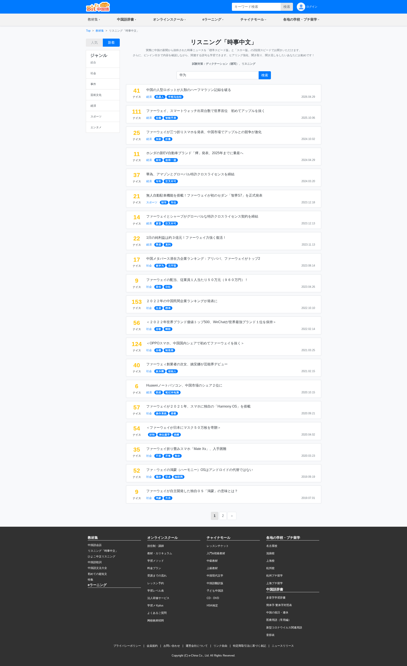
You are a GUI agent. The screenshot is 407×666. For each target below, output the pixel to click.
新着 (111, 42)
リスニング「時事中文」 (103, 550)
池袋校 (270, 553)
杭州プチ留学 (274, 575)
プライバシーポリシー (127, 645)
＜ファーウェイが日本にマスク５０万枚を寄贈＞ (183, 427)
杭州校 (270, 568)
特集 (90, 579)
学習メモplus (155, 605)
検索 (286, 6)
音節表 (270, 635)
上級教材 (212, 568)
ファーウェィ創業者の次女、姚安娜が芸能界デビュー (187, 364)
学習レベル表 (155, 590)
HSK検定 (212, 605)
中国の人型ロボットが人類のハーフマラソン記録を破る (188, 90)
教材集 (100, 30)
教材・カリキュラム (159, 553)
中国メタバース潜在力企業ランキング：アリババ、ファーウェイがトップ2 (203, 258)
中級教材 (212, 560)
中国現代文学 (215, 575)
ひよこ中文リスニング (101, 556)
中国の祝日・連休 (277, 612)
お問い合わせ (171, 645)
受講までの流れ (157, 575)
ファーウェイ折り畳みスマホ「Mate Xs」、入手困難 (186, 449)
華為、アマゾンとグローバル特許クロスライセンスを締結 (190, 174)
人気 (94, 42)
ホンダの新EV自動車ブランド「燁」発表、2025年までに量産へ (194, 153)
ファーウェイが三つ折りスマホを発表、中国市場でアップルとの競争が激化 (204, 132)
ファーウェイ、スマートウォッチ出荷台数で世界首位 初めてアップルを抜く (205, 111)
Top (88, 30)
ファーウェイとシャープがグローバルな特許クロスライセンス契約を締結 (202, 216)
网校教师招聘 (155, 620)
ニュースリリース (283, 645)
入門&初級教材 (216, 553)
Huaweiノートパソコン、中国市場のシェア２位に (184, 385)
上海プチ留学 (274, 583)
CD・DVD (213, 598)
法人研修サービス (158, 598)
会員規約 (152, 645)
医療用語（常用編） (278, 619)
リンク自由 (220, 645)
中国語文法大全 (97, 568)
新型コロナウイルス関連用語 (284, 627)
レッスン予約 (155, 583)
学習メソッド (155, 560)
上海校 (270, 560)
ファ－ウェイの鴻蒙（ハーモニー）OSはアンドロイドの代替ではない (199, 470)
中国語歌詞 (95, 562)
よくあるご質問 (157, 612)
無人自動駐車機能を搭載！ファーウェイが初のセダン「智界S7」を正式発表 (204, 195)
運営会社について (197, 645)
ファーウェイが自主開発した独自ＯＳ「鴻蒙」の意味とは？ (192, 491)
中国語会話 (95, 545)
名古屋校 (271, 545)
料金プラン (154, 568)
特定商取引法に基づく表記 (249, 645)
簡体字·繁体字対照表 (279, 605)
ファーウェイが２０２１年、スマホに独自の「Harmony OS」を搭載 (198, 406)
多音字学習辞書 (276, 597)
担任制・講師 (155, 545)
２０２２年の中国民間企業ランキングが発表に (181, 301)
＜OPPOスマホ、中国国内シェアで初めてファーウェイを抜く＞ (195, 343)
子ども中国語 (215, 590)
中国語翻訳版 (215, 583)
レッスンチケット (218, 545)
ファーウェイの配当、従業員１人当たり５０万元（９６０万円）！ (197, 280)
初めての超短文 (97, 573)
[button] (94, 20)
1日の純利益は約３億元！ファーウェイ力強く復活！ (186, 237)
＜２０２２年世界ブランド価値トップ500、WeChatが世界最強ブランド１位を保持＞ (211, 322)
